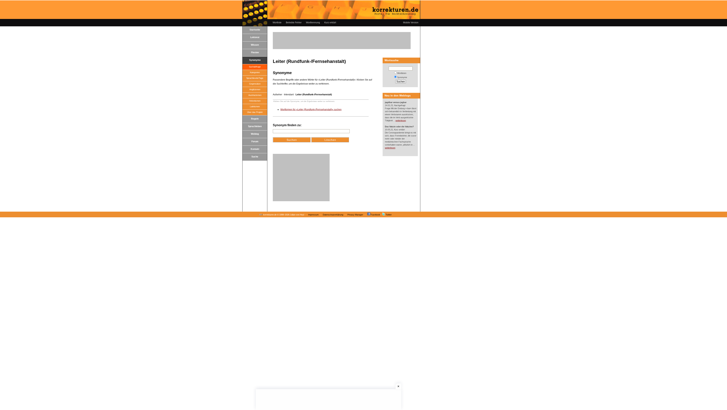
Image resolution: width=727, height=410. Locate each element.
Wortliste (277, 22)
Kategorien (255, 72)
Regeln (255, 118)
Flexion (255, 52)
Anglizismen (254, 89)
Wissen (255, 45)
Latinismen (255, 106)
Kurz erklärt (330, 22)
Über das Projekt (255, 112)
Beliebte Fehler (294, 22)
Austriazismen (254, 95)
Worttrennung (313, 22)
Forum (254, 141)
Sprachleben (255, 126)
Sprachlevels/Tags (254, 78)
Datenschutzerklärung (333, 215)
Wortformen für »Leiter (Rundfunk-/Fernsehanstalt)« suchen (311, 109)
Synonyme (255, 60)
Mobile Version (410, 22)
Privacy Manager (355, 215)
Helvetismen (255, 101)
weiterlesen (400, 120)
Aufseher (277, 94)
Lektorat (254, 37)
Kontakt (255, 149)
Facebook (375, 215)
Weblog (255, 134)
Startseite (255, 29)
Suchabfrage (255, 67)
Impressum (313, 215)
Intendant (289, 94)
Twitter (389, 215)
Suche (254, 156)
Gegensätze (255, 84)
